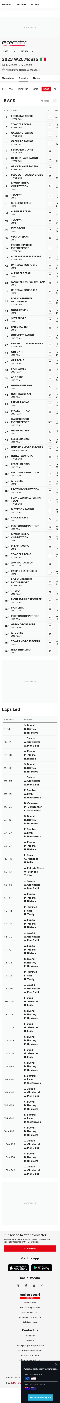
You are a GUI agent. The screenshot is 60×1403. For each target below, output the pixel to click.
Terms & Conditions (14, 1377)
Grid (35, 89)
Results (23, 78)
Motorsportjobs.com (30, 1307)
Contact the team (30, 1355)
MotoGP (21, 4)
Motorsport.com (30, 1312)
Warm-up (23, 89)
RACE (46, 89)
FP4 (11, 89)
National (35, 4)
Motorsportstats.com (30, 1317)
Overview (8, 78)
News (36, 78)
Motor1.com (30, 1302)
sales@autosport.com (30, 1360)
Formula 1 (7, 4)
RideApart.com (30, 1322)
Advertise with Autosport (30, 1350)
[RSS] (42, 1285)
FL (55, 89)
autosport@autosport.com (30, 1345)
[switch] (48, 100)
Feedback (30, 1335)
